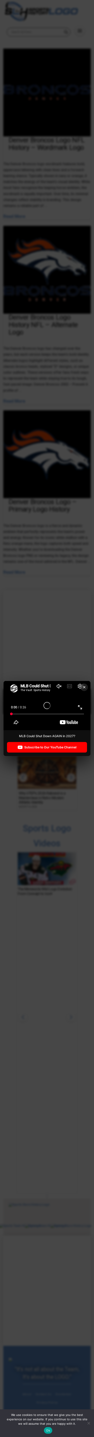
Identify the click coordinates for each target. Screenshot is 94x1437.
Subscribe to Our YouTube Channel (50, 747)
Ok (48, 1430)
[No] (88, 1423)
